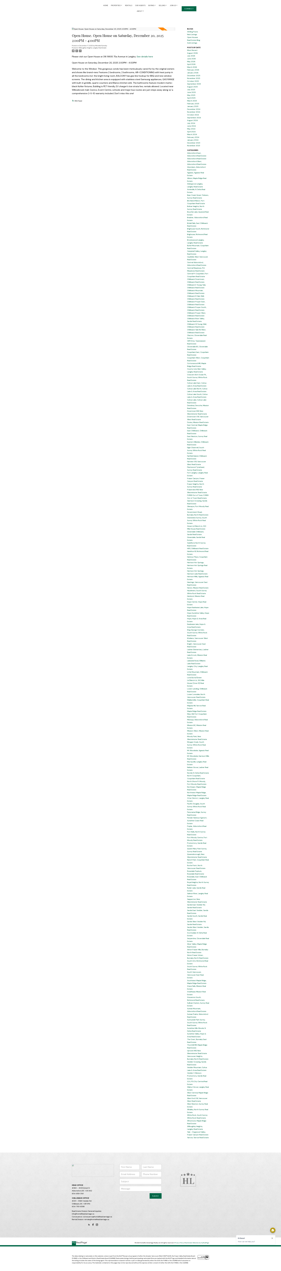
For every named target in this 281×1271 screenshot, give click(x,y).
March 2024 (192, 134)
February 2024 (193, 137)
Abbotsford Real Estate (196, 158)
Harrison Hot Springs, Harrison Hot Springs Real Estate (197, 565)
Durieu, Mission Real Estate (198, 422)
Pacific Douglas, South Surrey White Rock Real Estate (196, 806)
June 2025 (191, 92)
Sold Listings (192, 43)
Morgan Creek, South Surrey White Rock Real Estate (196, 745)
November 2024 (193, 112)
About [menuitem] (139, 11)
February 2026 (193, 70)
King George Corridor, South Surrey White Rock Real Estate (197, 633)
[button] (189, 8)
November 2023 (193, 145)
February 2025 (193, 103)
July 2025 (191, 89)
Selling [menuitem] (162, 5)
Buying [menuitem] (151, 5)
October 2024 (193, 115)
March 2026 (192, 67)
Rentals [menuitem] (128, 5)
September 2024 (194, 118)
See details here (145, 56)
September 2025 (194, 84)
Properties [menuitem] (116, 5)
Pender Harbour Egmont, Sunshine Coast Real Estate (197, 821)
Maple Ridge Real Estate (196, 711)
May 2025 (191, 95)
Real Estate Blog (193, 40)
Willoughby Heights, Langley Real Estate (92, 48)
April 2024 (191, 132)
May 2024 (191, 129)
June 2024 (191, 126)
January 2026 (192, 73)
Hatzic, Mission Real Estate (197, 588)
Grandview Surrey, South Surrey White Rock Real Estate (197, 520)
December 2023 (193, 143)
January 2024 (192, 140)
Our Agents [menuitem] (140, 5)
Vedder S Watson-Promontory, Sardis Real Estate (196, 1076)
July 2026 (191, 56)
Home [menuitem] (105, 5)
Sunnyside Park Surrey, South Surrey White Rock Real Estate (197, 1022)
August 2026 (192, 53)
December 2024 (193, 109)
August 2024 (192, 120)
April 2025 (191, 98)
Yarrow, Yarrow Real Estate (198, 1137)
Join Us (173, 5)
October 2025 (193, 81)
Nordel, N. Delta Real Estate (198, 773)
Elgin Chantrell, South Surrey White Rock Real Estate (196, 450)
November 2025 (193, 78)
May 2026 (191, 61)
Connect (189, 9)
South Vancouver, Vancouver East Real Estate (195, 975)
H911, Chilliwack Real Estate (197, 548)
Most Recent (192, 50)
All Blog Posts (192, 32)
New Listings (192, 34)
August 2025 (192, 87)
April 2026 (191, 64)
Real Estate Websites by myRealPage (197, 1243)
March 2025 (192, 101)
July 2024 (191, 123)
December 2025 (193, 75)
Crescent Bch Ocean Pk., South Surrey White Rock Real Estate (197, 377)
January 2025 (192, 106)
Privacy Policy (179, 1243)
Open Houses (192, 37)
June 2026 (191, 59)
